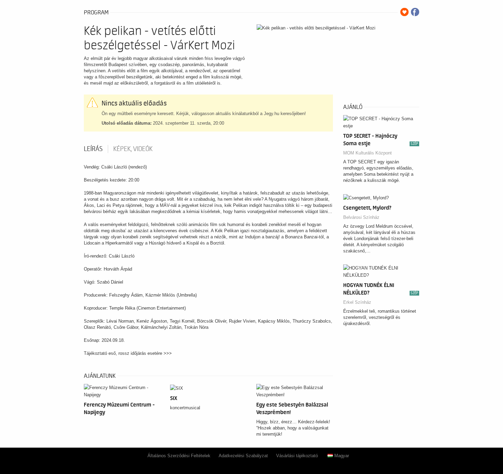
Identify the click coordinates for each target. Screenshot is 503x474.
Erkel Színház (357, 302)
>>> (168, 353)
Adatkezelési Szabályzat (243, 455)
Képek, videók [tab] (133, 149)
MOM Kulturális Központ (367, 152)
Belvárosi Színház (361, 217)
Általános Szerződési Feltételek (178, 455)
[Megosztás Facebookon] (415, 12)
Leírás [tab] (93, 149)
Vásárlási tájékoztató (297, 455)
